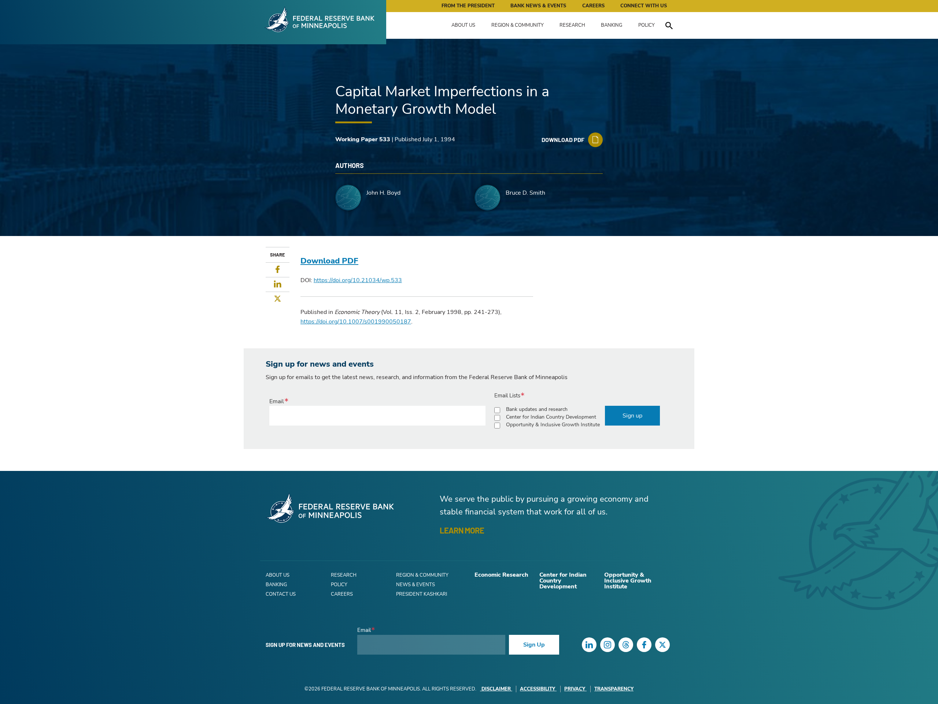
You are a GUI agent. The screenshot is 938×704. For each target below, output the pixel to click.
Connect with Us (643, 6)
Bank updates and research (537, 409)
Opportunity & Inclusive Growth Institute (553, 424)
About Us (463, 25)
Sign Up (534, 645)
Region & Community (517, 25)
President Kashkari (421, 594)
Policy (646, 25)
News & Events (415, 584)
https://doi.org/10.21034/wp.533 (358, 280)
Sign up (632, 416)
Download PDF (329, 260)
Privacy (574, 689)
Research (572, 25)
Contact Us (281, 594)
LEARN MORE (462, 530)
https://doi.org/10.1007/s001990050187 (355, 322)
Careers (593, 6)
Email (276, 401)
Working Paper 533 (362, 139)
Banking (611, 25)
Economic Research (501, 575)
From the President (468, 6)
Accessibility (537, 689)
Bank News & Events (538, 6)
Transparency (614, 689)
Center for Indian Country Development (551, 416)
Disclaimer (496, 689)
